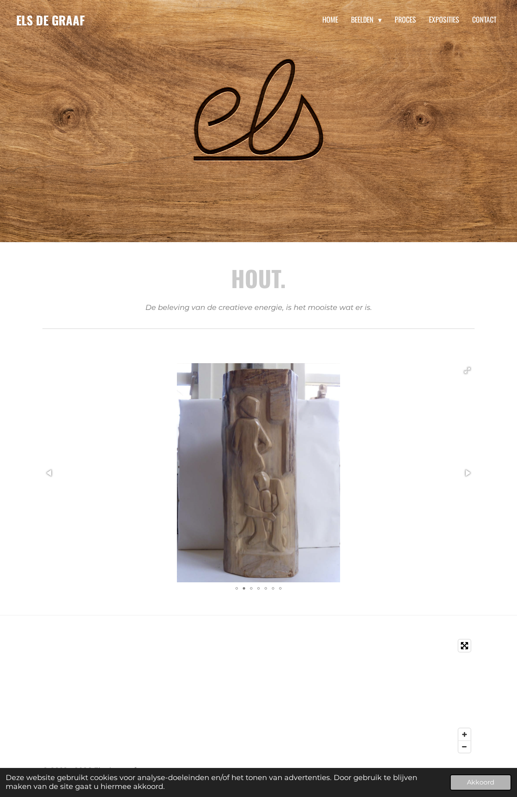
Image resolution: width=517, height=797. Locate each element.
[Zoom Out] (464, 747)
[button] (467, 370)
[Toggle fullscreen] (464, 646)
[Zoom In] (464, 734)
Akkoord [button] (480, 782)
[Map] (258, 696)
